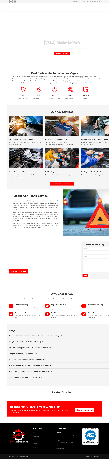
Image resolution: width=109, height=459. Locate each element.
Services (36, 436)
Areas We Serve (38, 439)
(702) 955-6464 (75, 1)
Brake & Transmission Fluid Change (94, 139)
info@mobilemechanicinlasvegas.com (91, 1)
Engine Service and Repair (18, 172)
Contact (36, 447)
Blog (35, 443)
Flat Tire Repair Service (53, 172)
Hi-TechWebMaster (96, 456)
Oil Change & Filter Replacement (21, 139)
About (36, 432)
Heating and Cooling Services (92, 172)
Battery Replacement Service (56, 139)
